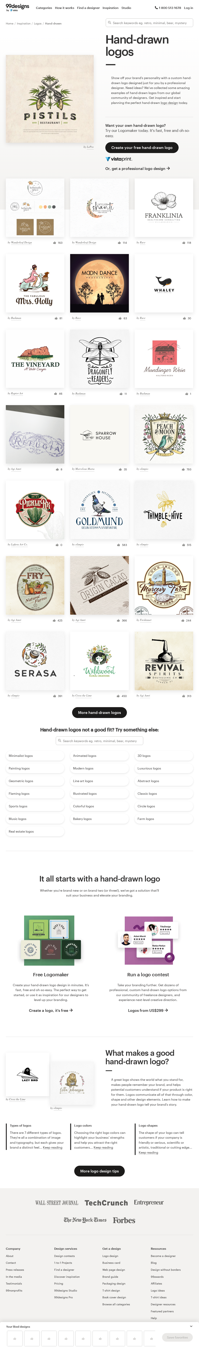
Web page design (113, 1269)
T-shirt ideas (159, 1297)
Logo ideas (158, 1290)
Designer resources (163, 1304)
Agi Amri (16, 469)
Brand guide (110, 1276)
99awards (157, 1276)
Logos (38, 23)
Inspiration (111, 8)
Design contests (64, 1256)
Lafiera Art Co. (19, 544)
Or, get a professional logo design (135, 168)
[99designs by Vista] (17, 8)
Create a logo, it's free (48, 1010)
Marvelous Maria (84, 469)
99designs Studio (65, 1290)
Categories (44, 8)
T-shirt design (111, 1290)
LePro (90, 147)
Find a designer (88, 8)
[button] (191, 1326)
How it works (64, 8)
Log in (188, 8)
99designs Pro (63, 1297)
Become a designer (163, 1256)
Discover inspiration (67, 1276)
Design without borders (166, 1269)
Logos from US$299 (145, 1010)
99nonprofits (14, 1290)
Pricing (58, 1283)
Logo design (110, 1256)
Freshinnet (145, 620)
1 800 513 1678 (170, 8)
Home (10, 23)
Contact (11, 1262)
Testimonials (14, 1283)
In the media (14, 1276)
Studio (126, 8)
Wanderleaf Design (21, 242)
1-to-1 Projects (63, 1262)
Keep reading (52, 1147)
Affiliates (156, 1283)
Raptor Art (17, 393)
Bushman (16, 318)
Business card (111, 1262)
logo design (169, 102)
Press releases (15, 1269)
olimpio (144, 469)
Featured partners (162, 1311)
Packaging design (113, 1283)
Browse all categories (116, 1304)
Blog (154, 1262)
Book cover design (114, 1297)
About (9, 1256)
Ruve (142, 242)
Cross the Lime (83, 695)
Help (154, 1318)
